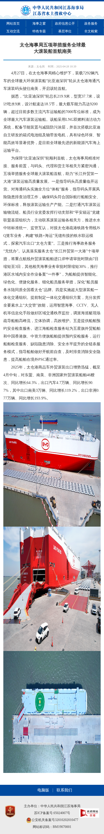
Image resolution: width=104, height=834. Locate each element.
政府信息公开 (65, 23)
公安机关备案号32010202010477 (55, 820)
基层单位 (65, 31)
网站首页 (13, 23)
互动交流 (13, 31)
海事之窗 (39, 23)
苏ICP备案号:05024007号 (52, 813)
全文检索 (91, 31)
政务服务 (91, 23)
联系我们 (64, 790)
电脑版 (43, 790)
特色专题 (39, 31)
